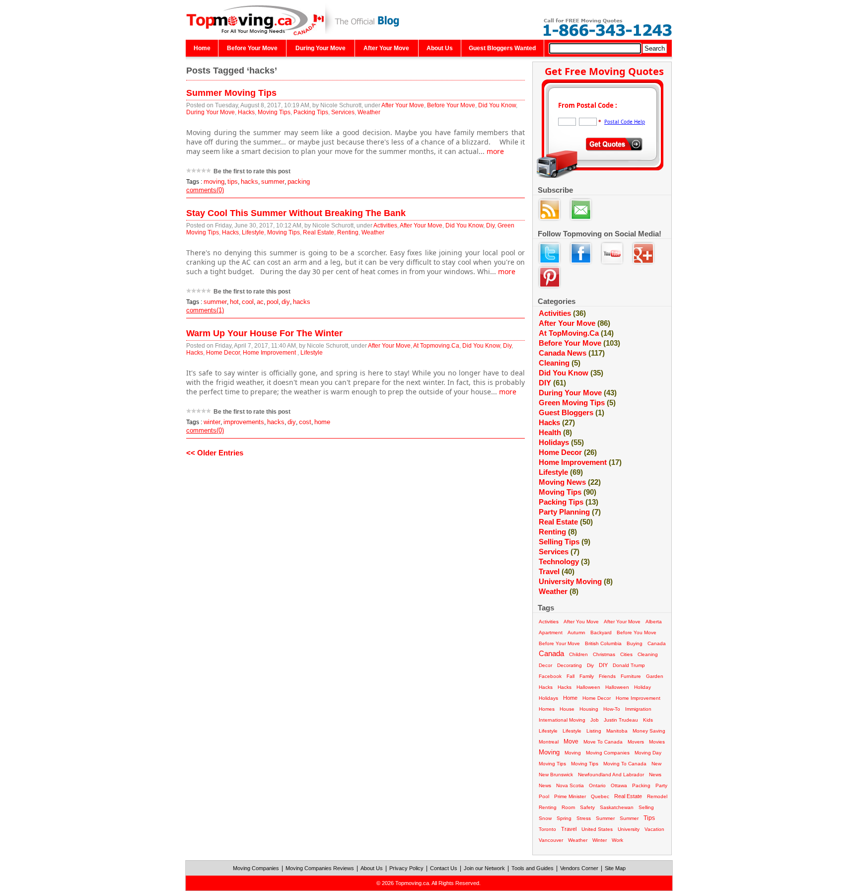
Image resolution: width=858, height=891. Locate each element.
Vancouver (551, 840)
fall (570, 676)
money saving (649, 731)
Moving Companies (256, 868)
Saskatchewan (617, 807)
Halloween (617, 687)
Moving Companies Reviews (320, 868)
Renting (347, 232)
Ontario (597, 785)
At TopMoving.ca (576, 333)
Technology (564, 561)
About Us (440, 48)
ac (260, 301)
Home (202, 48)
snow (545, 818)
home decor (596, 698)
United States (597, 829)
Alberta (653, 621)
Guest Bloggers (571, 412)
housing (588, 709)
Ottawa (619, 785)
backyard (601, 632)
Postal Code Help (624, 121)
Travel (556, 571)
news (655, 774)
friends (607, 676)
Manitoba (617, 731)
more (495, 151)
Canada (551, 653)
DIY (552, 382)
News (545, 785)
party (661, 785)
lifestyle (548, 731)
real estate (628, 796)
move (571, 741)
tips (232, 181)
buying (635, 643)
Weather (369, 112)
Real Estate (318, 232)
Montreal (549, 741)
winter (212, 422)
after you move (581, 621)
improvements (243, 422)
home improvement (638, 698)
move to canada (603, 741)
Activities (385, 225)
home (322, 422)
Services (343, 112)
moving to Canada (624, 763)
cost (305, 422)
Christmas (604, 654)
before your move (559, 643)
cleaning (559, 363)
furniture (631, 676)
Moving (573, 752)
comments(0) (205, 190)
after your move (622, 621)
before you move (636, 632)
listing (593, 731)
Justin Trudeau (621, 720)
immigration (638, 709)
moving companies (608, 752)
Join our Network (484, 868)
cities (626, 654)
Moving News (570, 482)
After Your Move (386, 48)
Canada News (572, 353)
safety (587, 807)
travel (568, 829)
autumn (576, 632)
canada (656, 643)
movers (636, 741)
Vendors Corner (579, 868)
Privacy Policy (406, 868)
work (617, 840)
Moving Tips (274, 112)
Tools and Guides (532, 868)
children (578, 654)
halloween (588, 687)
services (559, 551)
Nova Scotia (570, 785)
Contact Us (443, 868)
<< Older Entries (214, 452)
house (567, 709)
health (555, 432)
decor (545, 665)
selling (646, 807)
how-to (611, 709)
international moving (562, 720)
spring (564, 818)
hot (234, 301)
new (656, 763)
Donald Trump (629, 665)
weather (558, 591)
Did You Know (497, 105)
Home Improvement (270, 352)
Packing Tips (310, 112)
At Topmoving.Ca (436, 345)
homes (547, 709)
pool (273, 301)
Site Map (615, 868)
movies (657, 741)
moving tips (552, 763)
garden (654, 676)
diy (286, 301)
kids (648, 720)
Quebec (600, 796)
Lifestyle (253, 232)
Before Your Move (252, 48)
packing (298, 181)
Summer (629, 818)
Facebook (550, 676)
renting (548, 807)
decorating (569, 665)
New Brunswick (556, 774)
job (594, 720)
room (568, 807)
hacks (249, 181)
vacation (654, 829)
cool (248, 301)
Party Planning (570, 512)
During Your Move (320, 48)
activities (549, 621)
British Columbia (603, 643)
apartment (551, 632)
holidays (548, 698)
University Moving (576, 581)
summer (273, 181)
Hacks (246, 112)
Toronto (547, 829)
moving (214, 181)
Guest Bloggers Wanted (502, 48)
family (586, 676)
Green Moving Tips (577, 402)
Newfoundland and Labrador (611, 774)
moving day (648, 752)
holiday (642, 687)
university (629, 829)
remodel (657, 796)
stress (583, 818)
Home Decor (223, 352)
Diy (490, 225)
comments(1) (205, 310)
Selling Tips (564, 541)
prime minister (570, 796)
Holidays (561, 442)
